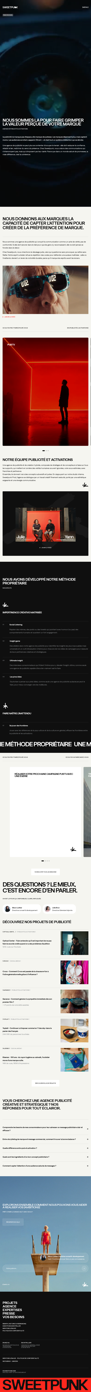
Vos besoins (13, 1316)
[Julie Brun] (59, 909)
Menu (85, 7)
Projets (10, 1302)
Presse (9, 1313)
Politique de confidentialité (13, 1330)
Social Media (15, 961)
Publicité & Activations (26, 932)
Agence (9, 1306)
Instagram (7, 1361)
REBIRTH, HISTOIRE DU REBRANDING (14, 1323)
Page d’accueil (7, 15)
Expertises (12, 1309)
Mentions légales (9, 1328)
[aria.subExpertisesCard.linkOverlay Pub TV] (45, 392)
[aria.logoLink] (10, 7)
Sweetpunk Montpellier (12, 1326)
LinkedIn (15, 1361)
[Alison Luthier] (22, 909)
